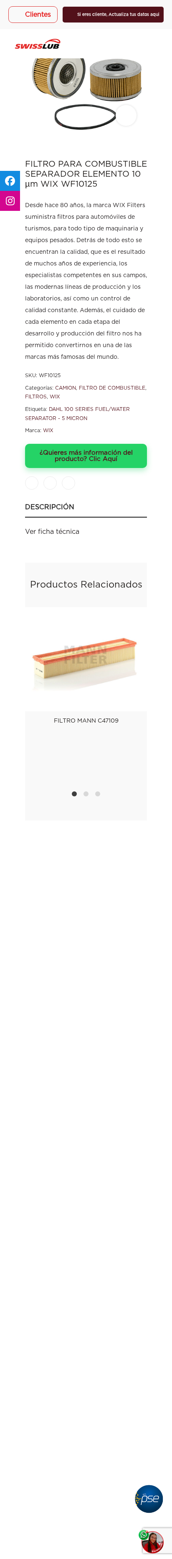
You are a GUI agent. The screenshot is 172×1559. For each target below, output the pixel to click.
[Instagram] (85, 926)
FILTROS (36, 396)
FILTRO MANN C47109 (86, 721)
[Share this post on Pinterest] (68, 483)
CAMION (65, 387)
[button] (86, 1422)
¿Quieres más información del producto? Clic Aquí (86, 456)
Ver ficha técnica (52, 531)
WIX (55, 396)
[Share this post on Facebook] (31, 483)
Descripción (49, 507)
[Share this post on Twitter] (50, 483)
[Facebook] (65, 926)
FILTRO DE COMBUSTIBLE (112, 387)
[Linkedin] (107, 926)
